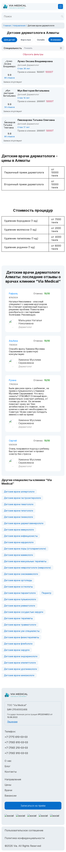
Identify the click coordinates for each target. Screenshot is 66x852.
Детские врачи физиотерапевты (21, 637)
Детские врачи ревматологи (19, 605)
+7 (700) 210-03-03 (16, 747)
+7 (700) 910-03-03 (16, 753)
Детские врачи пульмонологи (20, 599)
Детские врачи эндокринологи (20, 656)
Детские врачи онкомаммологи (21, 574)
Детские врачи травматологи (20, 624)
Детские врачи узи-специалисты (21, 631)
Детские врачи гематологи (18, 504)
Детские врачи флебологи (18, 643)
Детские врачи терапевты (18, 618)
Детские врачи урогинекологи (20, 669)
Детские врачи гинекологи (18, 517)
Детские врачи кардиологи (18, 542)
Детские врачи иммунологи (19, 529)
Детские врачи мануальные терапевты (25, 561)
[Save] (62, 16)
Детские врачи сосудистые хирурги (23, 612)
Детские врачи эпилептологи (20, 662)
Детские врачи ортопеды (18, 580)
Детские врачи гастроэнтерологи (22, 498)
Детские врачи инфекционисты (21, 536)
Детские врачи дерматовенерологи (23, 523)
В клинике (56, 39)
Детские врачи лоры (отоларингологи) (25, 548)
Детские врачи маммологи (18, 555)
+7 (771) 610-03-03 (16, 736)
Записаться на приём (33, 805)
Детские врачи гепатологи (18, 510)
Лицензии (12, 721)
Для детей (9, 39)
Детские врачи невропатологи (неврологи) (27, 567)
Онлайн (41, 39)
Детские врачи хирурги (16, 650)
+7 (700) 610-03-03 (16, 742)
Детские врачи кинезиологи (19, 675)
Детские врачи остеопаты (18, 586)
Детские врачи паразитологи (20, 593)
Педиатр (46, 593)
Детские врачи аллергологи (19, 491)
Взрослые (26, 39)
